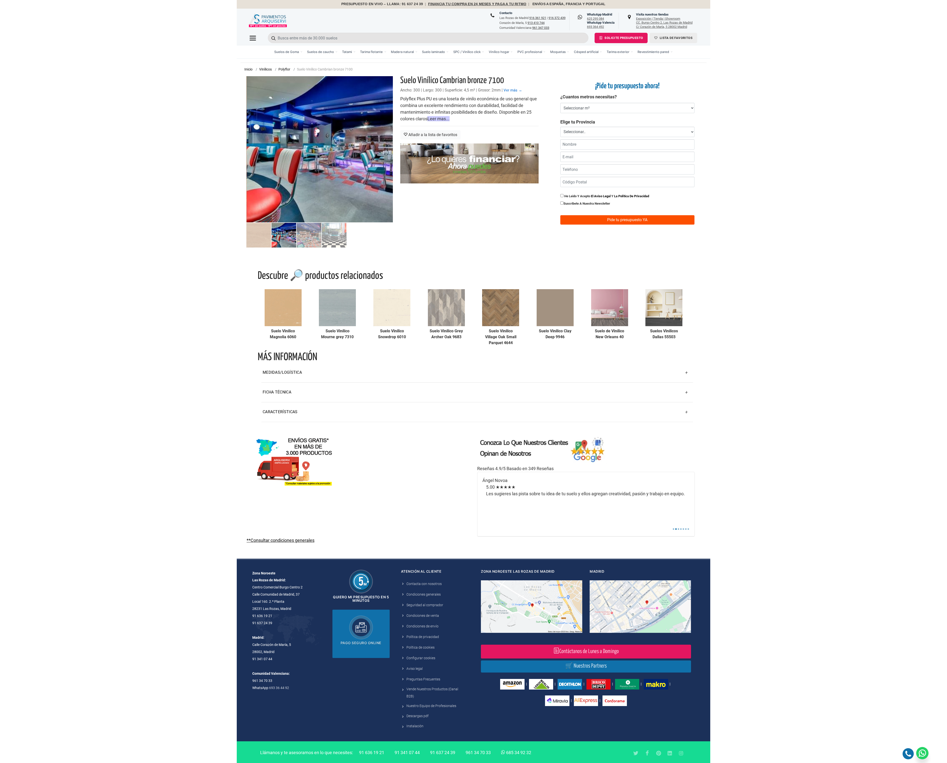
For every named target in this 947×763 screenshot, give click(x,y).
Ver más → (513, 90)
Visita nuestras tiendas (664, 20)
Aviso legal (414, 669)
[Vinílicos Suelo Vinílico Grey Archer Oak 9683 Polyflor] (446, 307)
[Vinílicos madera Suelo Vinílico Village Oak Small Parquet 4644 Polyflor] (500, 307)
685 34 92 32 (518, 752)
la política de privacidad (631, 196)
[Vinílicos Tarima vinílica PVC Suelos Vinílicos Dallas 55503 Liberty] (663, 307)
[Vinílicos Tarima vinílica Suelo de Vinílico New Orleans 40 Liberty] (609, 307)
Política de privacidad (422, 637)
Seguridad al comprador (424, 605)
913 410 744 (536, 23)
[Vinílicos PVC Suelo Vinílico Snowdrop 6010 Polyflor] (391, 307)
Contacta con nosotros (424, 584)
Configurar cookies (420, 658)
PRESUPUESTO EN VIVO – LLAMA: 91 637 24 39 (382, 4)
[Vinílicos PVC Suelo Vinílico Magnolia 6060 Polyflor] (283, 307)
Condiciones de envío (422, 626)
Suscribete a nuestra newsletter (587, 203)
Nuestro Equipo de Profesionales (431, 706)
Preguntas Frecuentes (423, 679)
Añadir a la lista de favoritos (432, 134)
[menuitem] (288, 51)
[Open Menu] (253, 38)
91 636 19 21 (371, 752)
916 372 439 (556, 18)
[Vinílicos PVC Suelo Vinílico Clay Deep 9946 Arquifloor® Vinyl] (555, 307)
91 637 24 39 (442, 752)
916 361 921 (537, 18)
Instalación (414, 726)
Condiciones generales (423, 594)
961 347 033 (540, 28)
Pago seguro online (361, 643)
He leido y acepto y (606, 196)
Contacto (505, 13)
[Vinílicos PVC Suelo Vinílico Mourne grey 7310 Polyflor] (337, 307)
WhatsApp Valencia (601, 25)
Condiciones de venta (422, 616)
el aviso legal (601, 196)
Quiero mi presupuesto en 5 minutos (361, 599)
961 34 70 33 (478, 752)
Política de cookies (420, 647)
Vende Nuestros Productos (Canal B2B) (432, 692)
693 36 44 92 (279, 688)
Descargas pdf (417, 716)
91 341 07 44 (407, 752)
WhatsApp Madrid (599, 16)
